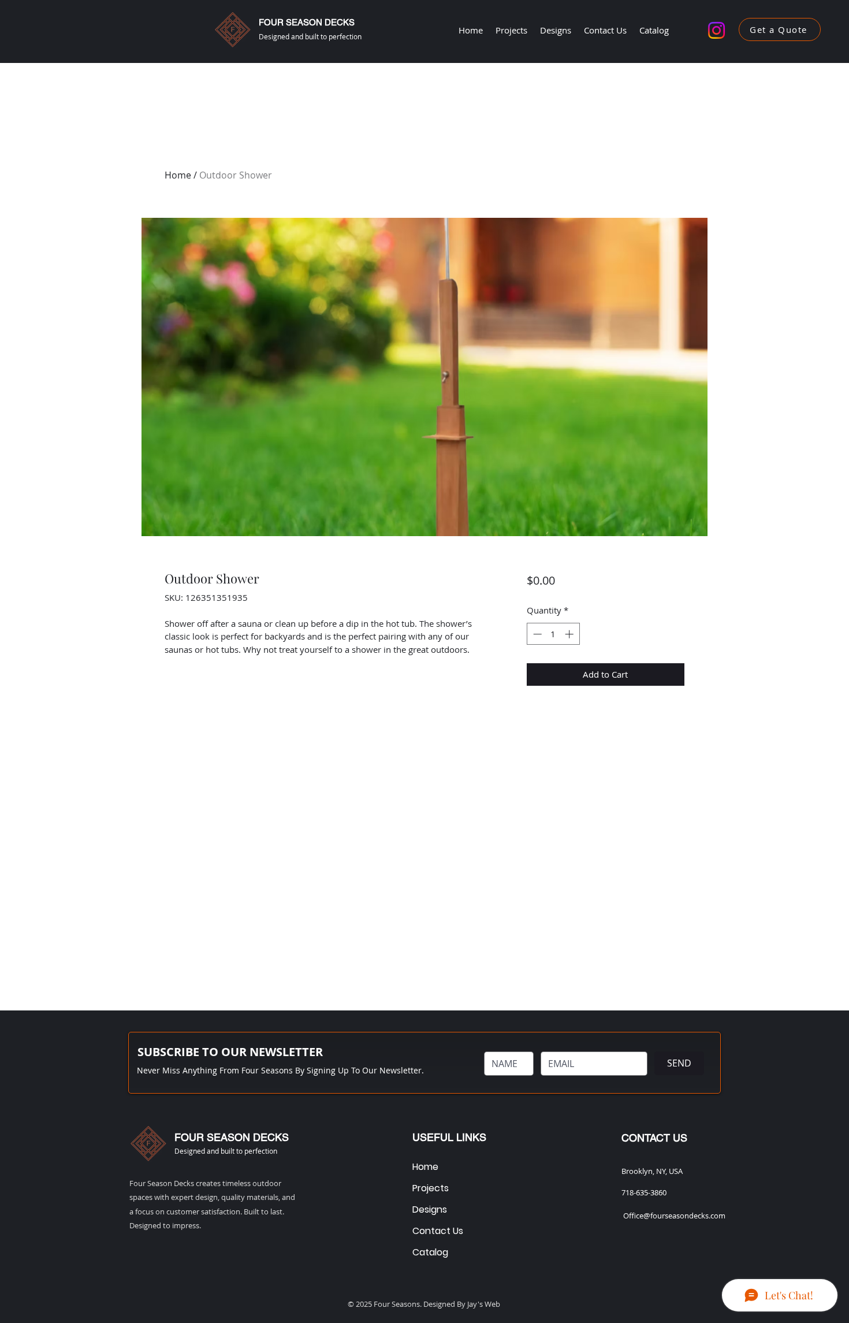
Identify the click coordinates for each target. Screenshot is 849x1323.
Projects (430, 1188)
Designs (429, 1209)
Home (178, 175)
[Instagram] (716, 30)
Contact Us (435, 1230)
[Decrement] (536, 634)
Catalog (430, 1252)
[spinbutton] (553, 634)
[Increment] (570, 634)
